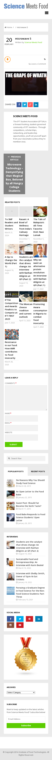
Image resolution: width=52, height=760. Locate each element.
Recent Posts (38, 471)
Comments (10, 383)
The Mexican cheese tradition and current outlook (25, 310)
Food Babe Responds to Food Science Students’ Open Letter (30, 517)
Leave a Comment (38, 64)
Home (9, 27)
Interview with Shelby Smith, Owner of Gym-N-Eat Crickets (30, 576)
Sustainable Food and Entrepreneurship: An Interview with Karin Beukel (29, 562)
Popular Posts (16, 471)
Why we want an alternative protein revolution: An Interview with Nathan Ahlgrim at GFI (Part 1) (40, 272)
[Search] (9, 458)
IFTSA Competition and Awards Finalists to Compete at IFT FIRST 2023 (11, 309)
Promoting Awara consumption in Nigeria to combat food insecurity (40, 314)
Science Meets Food (33, 42)
